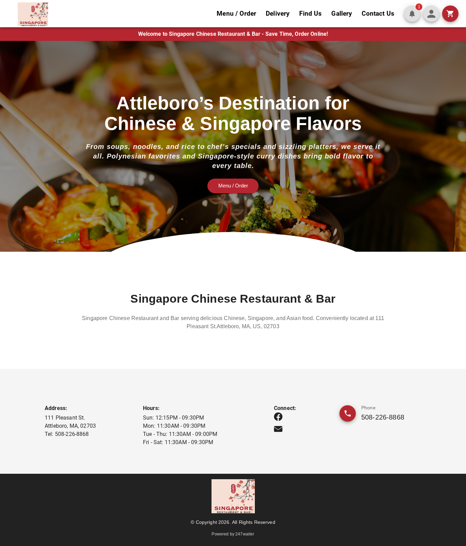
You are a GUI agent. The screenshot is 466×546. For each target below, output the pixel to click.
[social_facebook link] (278, 416)
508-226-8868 (382, 417)
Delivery (278, 13)
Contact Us (378, 13)
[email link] (278, 429)
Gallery (341, 13)
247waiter (244, 534)
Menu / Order (236, 13)
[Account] (431, 13)
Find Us (310, 13)
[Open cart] (450, 13)
